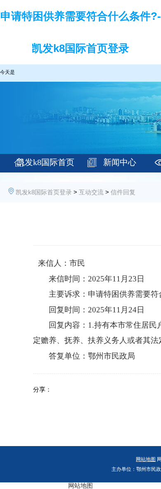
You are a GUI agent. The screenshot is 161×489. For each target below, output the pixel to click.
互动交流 (91, 192)
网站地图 (80, 485)
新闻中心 (119, 162)
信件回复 (123, 192)
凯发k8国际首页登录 (45, 165)
